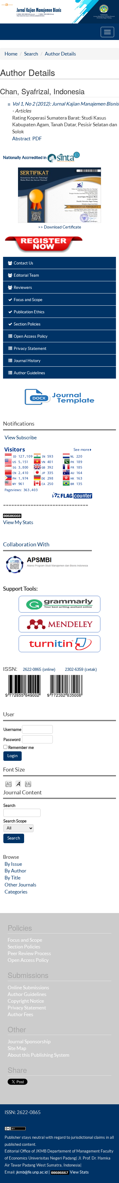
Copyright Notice (26, 1001)
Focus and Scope (25, 940)
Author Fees (20, 1014)
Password (11, 739)
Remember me (21, 747)
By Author (15, 870)
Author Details (60, 53)
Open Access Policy (28, 960)
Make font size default (18, 783)
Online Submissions (28, 987)
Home (11, 53)
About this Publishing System (38, 1055)
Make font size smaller (8, 783)
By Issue (13, 864)
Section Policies (24, 946)
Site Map (17, 1048)
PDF (37, 138)
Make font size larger (28, 783)
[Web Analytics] (60, 1172)
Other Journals (20, 884)
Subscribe (26, 437)
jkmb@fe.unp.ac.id (32, 1172)
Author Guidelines (27, 994)
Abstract (21, 138)
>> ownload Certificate (59, 227)
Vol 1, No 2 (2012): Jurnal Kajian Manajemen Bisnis (65, 103)
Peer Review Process (29, 953)
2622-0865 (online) (39, 669)
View (10, 437)
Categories (16, 891)
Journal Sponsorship (29, 1041)
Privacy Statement (27, 1007)
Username (12, 729)
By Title (12, 877)
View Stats (79, 1172)
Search (31, 53)
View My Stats (18, 522)
